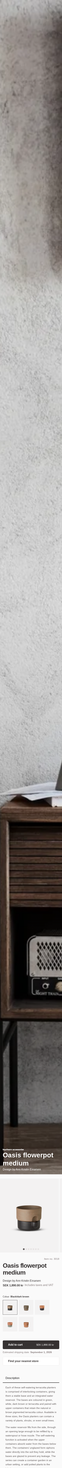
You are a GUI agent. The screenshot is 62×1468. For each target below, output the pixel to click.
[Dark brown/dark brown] (26, 1307)
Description (12, 1378)
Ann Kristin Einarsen (28, 1169)
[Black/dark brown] (10, 1307)
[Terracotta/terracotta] (26, 1324)
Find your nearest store (23, 1361)
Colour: (16, 1296)
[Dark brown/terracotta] (42, 1307)
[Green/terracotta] (10, 1324)
